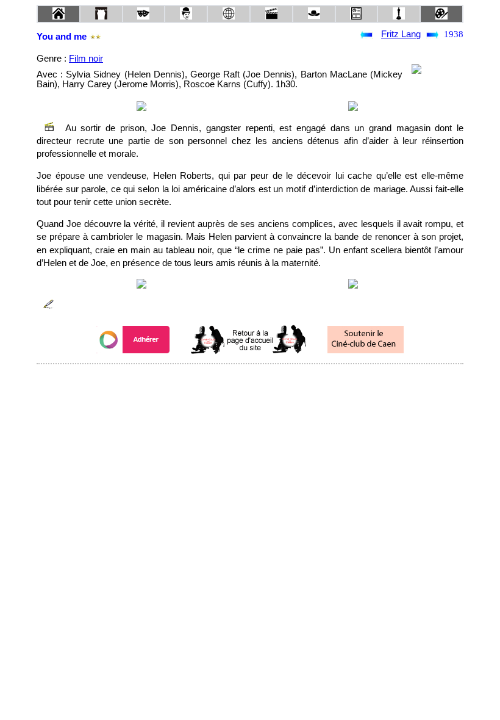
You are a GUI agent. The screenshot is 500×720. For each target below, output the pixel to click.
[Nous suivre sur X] (250, 380)
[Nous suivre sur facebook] (226, 380)
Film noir (86, 58)
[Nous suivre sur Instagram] (273, 380)
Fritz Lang (401, 34)
